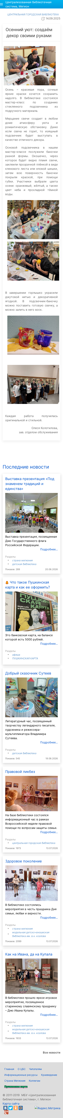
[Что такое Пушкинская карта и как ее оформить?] (31, 611)
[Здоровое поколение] (31, 883)
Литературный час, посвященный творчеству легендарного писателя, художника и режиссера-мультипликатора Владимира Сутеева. (30, 729)
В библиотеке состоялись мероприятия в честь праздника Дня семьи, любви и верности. (31, 909)
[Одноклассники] (15, 1108)
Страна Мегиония (22, 560)
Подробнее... (49, 549)
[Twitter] (10, 1108)
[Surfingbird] (11, 1112)
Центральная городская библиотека (33, 842)
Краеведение (49, 1074)
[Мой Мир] (21, 1108)
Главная (9, 1068)
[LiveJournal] (26, 1108)
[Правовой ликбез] (31, 793)
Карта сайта (11, 1103)
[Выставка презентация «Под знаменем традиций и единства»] (31, 512)
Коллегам (34, 1080)
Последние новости (26, 467)
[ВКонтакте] (5, 1108)
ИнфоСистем (29, 1103)
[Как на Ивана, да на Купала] (31, 976)
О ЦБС (22, 1068)
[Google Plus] (6, 1112)
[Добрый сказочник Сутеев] (31, 697)
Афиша (16, 654)
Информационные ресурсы (21, 1074)
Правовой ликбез (20, 772)
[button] (1, 4)
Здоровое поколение (23, 861)
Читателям (35, 1068)
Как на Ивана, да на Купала (28, 954)
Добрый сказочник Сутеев (28, 673)
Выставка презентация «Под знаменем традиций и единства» (29, 484)
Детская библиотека (24, 564)
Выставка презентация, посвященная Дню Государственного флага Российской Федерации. (31, 541)
